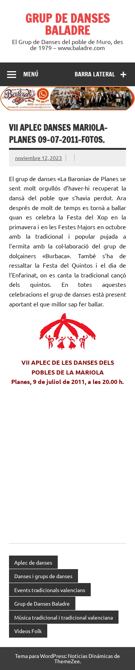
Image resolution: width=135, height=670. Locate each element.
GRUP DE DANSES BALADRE (68, 24)
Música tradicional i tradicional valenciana (63, 617)
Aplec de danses (33, 562)
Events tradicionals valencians (49, 589)
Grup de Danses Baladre (42, 603)
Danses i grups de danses (43, 576)
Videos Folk (28, 630)
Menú (30, 74)
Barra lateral (95, 74)
